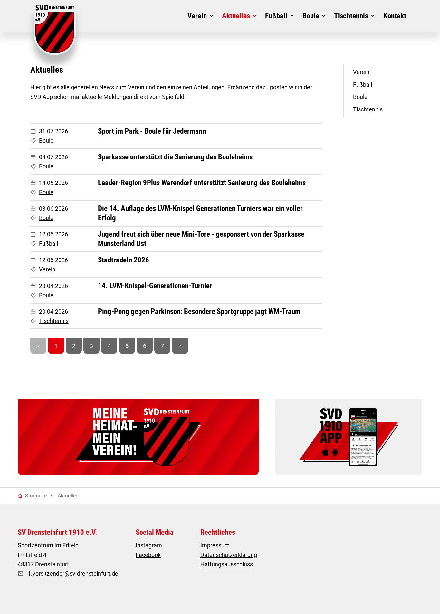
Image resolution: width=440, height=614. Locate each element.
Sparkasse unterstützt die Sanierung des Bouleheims (175, 157)
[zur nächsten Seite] (180, 346)
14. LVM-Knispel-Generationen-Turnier (155, 285)
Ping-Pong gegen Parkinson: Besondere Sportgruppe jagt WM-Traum (199, 311)
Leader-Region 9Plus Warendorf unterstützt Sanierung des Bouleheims (202, 182)
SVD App (41, 96)
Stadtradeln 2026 (123, 260)
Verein (47, 269)
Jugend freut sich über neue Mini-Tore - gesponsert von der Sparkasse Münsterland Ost (201, 239)
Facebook (148, 555)
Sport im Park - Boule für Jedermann (152, 131)
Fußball (48, 243)
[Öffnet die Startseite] (55, 30)
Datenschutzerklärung (228, 555)
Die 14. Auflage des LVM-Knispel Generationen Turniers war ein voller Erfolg (200, 213)
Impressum (215, 545)
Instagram (149, 545)
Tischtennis (54, 320)
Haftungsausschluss (226, 564)
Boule (46, 140)
